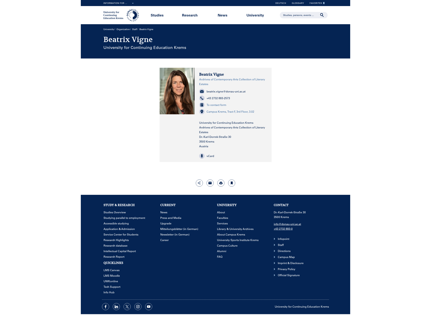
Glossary (296, 4)
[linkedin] (116, 306)
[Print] (220, 183)
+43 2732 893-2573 (218, 98)
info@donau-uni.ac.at (287, 224)
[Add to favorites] (231, 183)
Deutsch (280, 3)
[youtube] (148, 306)
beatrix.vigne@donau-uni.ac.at (226, 91)
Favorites (314, 4)
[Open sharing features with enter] (199, 183)
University (255, 15)
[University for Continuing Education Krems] (121, 14)
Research (190, 15)
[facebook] (105, 306)
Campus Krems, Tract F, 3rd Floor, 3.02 (230, 111)
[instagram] (137, 306)
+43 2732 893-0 (283, 228)
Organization (123, 29)
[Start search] (322, 15)
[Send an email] (210, 183)
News (222, 15)
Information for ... (115, 3)
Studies (157, 15)
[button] (233, 156)
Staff (134, 29)
